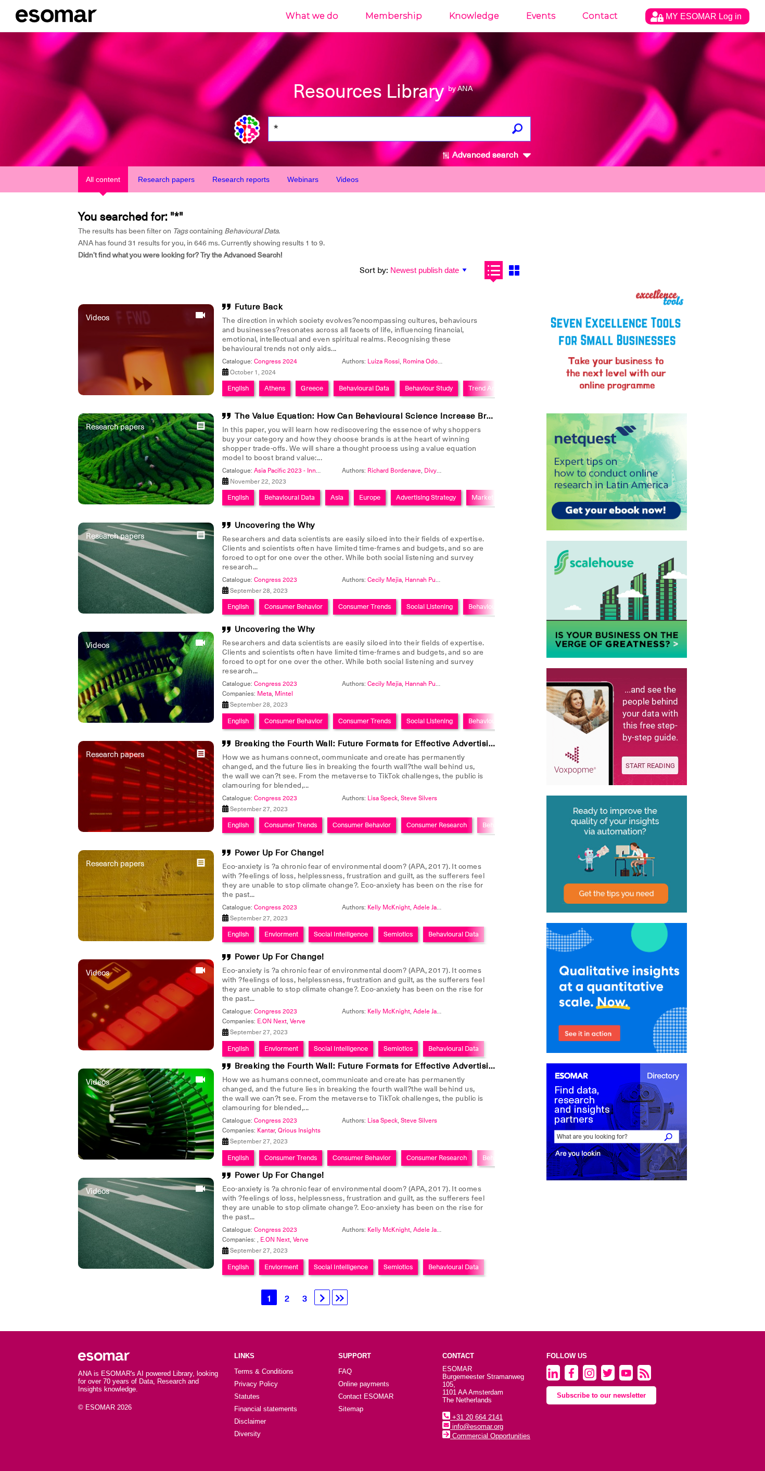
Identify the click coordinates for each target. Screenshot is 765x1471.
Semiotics (398, 934)
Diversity (247, 1434)
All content (103, 179)
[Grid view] (514, 270)
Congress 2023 (275, 580)
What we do (312, 16)
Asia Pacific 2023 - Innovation (295, 470)
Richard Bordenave (394, 470)
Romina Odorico (425, 361)
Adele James (431, 907)
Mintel (284, 693)
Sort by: (374, 270)
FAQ (345, 1371)
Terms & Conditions (264, 1371)
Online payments (363, 1384)
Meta (264, 693)
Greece (312, 388)
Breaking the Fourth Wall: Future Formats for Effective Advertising (367, 743)
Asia (336, 497)
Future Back (259, 307)
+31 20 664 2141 (476, 1417)
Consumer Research (436, 825)
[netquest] (616, 471)
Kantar (266, 1130)
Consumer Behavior (293, 606)
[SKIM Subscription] (616, 854)
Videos (347, 179)
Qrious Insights (299, 1130)
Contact (600, 16)
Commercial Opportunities (490, 1436)
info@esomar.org (476, 1426)
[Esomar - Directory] (616, 1121)
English (238, 388)
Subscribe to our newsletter (601, 1395)
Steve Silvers (419, 798)
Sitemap (350, 1409)
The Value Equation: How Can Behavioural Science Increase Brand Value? (383, 416)
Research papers (166, 179)
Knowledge (474, 16)
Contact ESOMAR (365, 1396)
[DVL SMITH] (616, 344)
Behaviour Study (429, 388)
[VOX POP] (616, 726)
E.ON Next (272, 1021)
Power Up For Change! (279, 853)
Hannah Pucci (424, 580)
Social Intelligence (341, 934)
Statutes (247, 1396)
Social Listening (429, 606)
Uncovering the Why (275, 525)
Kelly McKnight (388, 907)
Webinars (302, 179)
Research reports (241, 179)
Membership (393, 16)
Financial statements (265, 1409)
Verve (297, 1021)
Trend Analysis (490, 388)
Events (540, 16)
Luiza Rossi (383, 361)
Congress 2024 (275, 361)
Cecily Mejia (384, 580)
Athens (274, 388)
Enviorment (281, 934)
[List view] (493, 270)
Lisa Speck (382, 798)
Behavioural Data (364, 388)
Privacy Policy (256, 1384)
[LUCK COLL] (616, 599)
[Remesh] (616, 988)
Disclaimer (250, 1421)
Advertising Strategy (426, 497)
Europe (369, 497)
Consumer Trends (364, 606)
